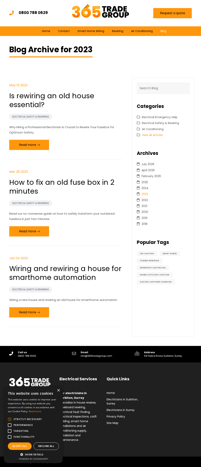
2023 (145, 194)
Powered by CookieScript (33, 458)
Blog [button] (163, 31)
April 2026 (148, 170)
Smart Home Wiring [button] (91, 31)
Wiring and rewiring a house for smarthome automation (65, 273)
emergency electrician (153, 268)
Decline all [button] (46, 446)
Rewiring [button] (117, 31)
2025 (145, 182)
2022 (145, 200)
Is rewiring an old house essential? (51, 100)
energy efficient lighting (154, 275)
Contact (64, 31)
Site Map (112, 423)
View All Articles (152, 135)
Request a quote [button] (172, 13)
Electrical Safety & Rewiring (30, 116)
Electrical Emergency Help (159, 117)
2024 (145, 188)
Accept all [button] (19, 446)
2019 (144, 218)
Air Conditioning (142, 31)
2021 (144, 206)
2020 (145, 212)
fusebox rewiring (149, 260)
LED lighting (147, 253)
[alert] (33, 424)
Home (111, 393)
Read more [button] (27, 144)
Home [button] (46, 31)
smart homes (170, 253)
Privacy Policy (116, 416)
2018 (144, 224)
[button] (33, 454)
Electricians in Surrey (121, 410)
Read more (35, 411)
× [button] (58, 390)
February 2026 (151, 176)
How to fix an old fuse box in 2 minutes (61, 186)
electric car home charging (156, 282)
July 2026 (148, 164)
